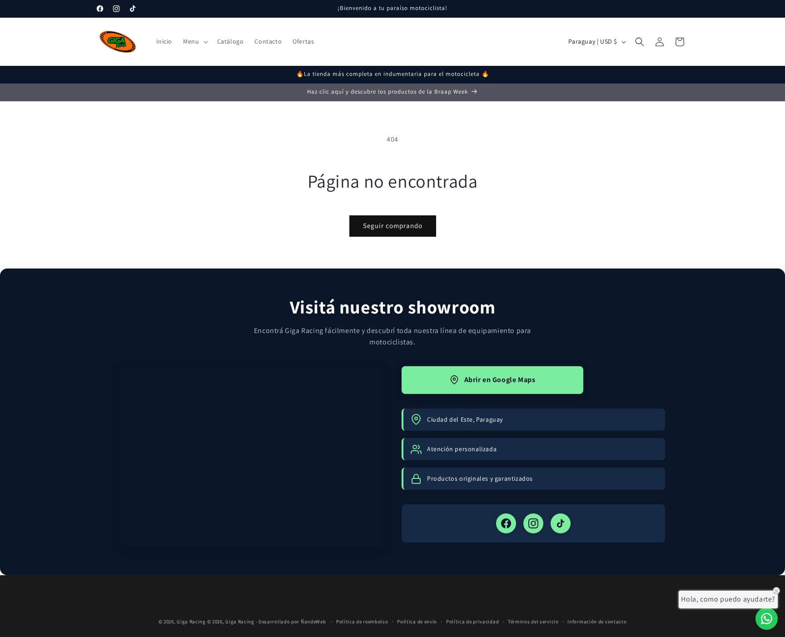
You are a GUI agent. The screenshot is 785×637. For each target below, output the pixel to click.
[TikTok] (561, 523)
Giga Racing (191, 621)
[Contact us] (766, 618)
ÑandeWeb (314, 621)
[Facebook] (506, 523)
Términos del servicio (533, 621)
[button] (194, 41)
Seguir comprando (392, 225)
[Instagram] (533, 523)
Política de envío (417, 621)
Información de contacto (596, 621)
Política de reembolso (362, 621)
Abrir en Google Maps (500, 379)
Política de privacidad (472, 621)
